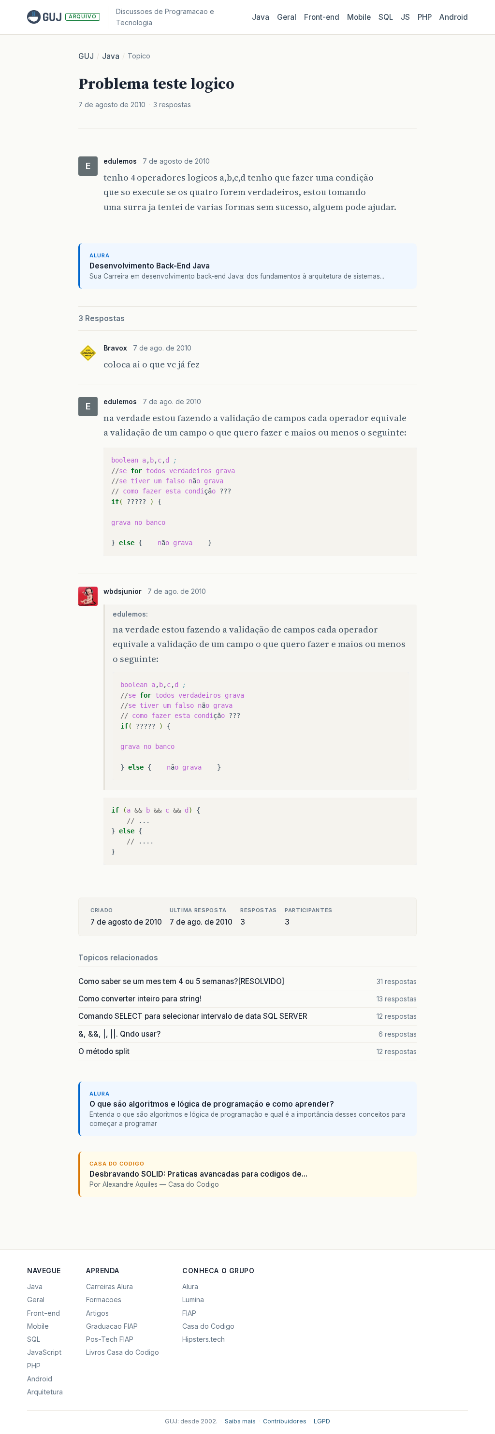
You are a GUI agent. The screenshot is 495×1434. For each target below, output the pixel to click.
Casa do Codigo (208, 1326)
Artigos (97, 1313)
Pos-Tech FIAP (109, 1339)
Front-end (43, 1313)
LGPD (322, 1421)
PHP (425, 17)
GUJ (86, 56)
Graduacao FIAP (112, 1326)
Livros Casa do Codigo (122, 1352)
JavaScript (44, 1352)
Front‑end (321, 17)
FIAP (189, 1313)
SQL (386, 17)
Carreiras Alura (109, 1286)
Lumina (193, 1299)
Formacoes (103, 1299)
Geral (286, 17)
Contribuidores (284, 1421)
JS (405, 17)
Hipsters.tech (203, 1339)
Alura (190, 1286)
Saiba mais (240, 1421)
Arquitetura (45, 1392)
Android (453, 17)
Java (260, 17)
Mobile (359, 17)
